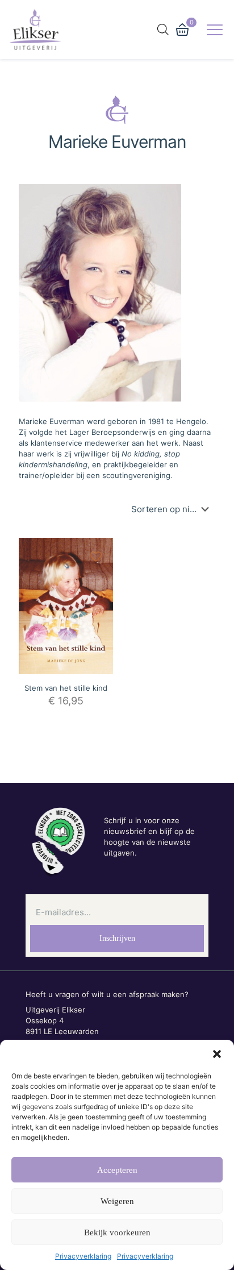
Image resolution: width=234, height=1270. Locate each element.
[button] (217, 1054)
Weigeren (117, 1201)
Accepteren (117, 1169)
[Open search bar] (163, 29)
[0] (182, 29)
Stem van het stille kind (65, 687)
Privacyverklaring (83, 1256)
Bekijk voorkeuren (117, 1232)
